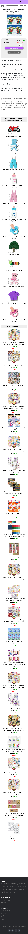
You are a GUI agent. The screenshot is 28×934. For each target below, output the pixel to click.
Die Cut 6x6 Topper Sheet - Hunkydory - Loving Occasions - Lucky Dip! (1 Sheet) (14, 686)
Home (2, 5)
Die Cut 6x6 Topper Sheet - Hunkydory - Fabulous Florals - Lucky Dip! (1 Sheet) (14, 620)
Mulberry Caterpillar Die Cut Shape (13, 270)
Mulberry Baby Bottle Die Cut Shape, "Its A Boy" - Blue (14, 220)
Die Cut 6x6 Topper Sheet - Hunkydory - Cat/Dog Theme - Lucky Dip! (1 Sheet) (14, 364)
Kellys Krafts (22, 2)
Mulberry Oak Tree (14, 254)
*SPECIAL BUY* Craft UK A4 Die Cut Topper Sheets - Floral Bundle (14, 386)
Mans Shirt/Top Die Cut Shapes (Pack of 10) (14, 304)
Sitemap (2, 919)
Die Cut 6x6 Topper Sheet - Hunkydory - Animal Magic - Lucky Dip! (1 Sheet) (14, 343)
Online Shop (3, 899)
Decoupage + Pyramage (12, 5)
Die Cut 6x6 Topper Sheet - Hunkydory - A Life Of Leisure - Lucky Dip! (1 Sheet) (14, 729)
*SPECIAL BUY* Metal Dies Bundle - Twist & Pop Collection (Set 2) (14, 708)
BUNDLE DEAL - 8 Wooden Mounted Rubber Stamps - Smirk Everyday (14, 814)
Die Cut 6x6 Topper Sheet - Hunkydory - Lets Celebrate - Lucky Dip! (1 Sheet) (14, 578)
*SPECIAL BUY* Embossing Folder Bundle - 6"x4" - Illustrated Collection (14, 750)
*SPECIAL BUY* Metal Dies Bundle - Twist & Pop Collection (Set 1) (14, 471)
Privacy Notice (4, 911)
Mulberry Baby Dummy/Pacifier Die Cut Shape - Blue (14, 237)
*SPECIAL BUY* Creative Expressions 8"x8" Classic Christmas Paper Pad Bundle (14, 535)
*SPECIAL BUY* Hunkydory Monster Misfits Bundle (14, 428)
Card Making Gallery (5, 902)
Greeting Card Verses (5, 900)
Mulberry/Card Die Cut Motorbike (14, 136)
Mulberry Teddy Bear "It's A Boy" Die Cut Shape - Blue (14, 153)
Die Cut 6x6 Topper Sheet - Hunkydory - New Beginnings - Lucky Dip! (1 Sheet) (14, 793)
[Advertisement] (14, 862)
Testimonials (3, 918)
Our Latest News (4, 903)
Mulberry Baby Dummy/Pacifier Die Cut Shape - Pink (14, 320)
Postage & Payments (5, 915)
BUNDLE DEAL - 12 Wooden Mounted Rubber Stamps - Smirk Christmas (14, 556)
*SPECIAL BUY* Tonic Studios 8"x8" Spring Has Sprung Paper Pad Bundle (14, 599)
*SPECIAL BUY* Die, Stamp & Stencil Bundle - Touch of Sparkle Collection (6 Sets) (14, 664)
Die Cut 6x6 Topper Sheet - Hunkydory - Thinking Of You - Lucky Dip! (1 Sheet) (14, 771)
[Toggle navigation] (2, 2)
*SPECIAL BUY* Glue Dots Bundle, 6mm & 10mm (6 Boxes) (13, 642)
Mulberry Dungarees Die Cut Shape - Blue (14, 169)
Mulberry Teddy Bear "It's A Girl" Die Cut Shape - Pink (14, 287)
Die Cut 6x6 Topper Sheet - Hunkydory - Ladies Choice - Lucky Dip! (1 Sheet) (14, 407)
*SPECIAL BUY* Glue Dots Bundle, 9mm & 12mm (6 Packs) (13, 514)
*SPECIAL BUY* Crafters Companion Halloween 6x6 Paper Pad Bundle (14, 492)
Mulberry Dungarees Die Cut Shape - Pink (14, 203)
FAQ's (2, 916)
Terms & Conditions (5, 910)
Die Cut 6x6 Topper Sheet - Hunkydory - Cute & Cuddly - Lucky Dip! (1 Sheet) (14, 450)
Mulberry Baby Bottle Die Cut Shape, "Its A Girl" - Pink (14, 186)
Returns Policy (4, 913)
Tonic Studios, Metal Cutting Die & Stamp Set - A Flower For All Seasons (14, 835)
